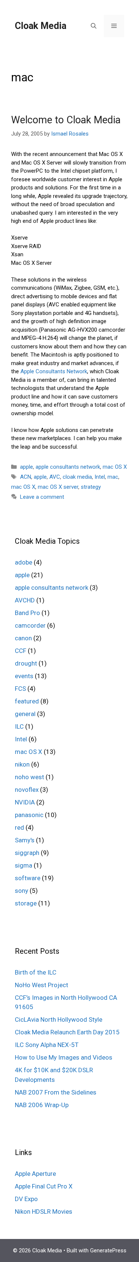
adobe (23, 562)
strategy (91, 487)
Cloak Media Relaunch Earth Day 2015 (67, 1032)
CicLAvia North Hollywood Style (58, 1019)
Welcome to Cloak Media (65, 120)
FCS (20, 688)
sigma (23, 865)
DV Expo (26, 1199)
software (27, 878)
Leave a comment (42, 497)
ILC (19, 726)
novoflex (27, 789)
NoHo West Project (41, 985)
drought (26, 663)
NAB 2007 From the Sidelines (55, 1092)
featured (27, 701)
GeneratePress (108, 1250)
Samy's (24, 840)
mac (112, 477)
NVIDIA (25, 802)
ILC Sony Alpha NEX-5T (47, 1044)
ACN (25, 477)
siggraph (27, 852)
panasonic (29, 815)
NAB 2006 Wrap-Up (42, 1105)
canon (23, 638)
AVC (54, 477)
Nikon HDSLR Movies (43, 1211)
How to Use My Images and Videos (63, 1057)
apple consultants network (68, 467)
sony (21, 890)
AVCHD (25, 600)
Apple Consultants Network (53, 371)
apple (26, 467)
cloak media (77, 477)
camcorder (30, 625)
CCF (20, 650)
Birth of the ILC (35, 972)
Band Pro (27, 613)
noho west (29, 777)
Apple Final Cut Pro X (44, 1186)
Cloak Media (40, 25)
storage (26, 903)
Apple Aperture (35, 1173)
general (25, 714)
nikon (22, 764)
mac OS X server (58, 487)
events (24, 676)
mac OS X (115, 467)
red (19, 827)
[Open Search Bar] (93, 26)
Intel (100, 477)
